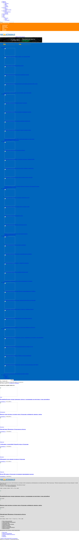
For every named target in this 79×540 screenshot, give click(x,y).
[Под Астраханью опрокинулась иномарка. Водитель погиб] (10, 271)
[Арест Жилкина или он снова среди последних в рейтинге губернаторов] (10, 167)
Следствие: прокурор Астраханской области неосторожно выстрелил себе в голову (21, 83)
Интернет (2, 456)
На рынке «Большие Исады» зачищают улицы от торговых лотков (18, 130)
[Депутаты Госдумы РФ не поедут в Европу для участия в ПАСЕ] (10, 55)
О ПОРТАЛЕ (5, 25)
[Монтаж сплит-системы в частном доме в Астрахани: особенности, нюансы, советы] (8, 411)
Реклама (6, 12)
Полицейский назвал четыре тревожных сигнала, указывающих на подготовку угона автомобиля (24, 337)
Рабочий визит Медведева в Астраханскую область (15, 150)
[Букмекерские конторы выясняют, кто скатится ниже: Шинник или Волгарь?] (10, 326)
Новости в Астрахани (6, 526)
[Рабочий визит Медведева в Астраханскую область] (10, 149)
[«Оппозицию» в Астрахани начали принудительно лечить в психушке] (10, 176)
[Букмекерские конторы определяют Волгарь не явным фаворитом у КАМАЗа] (10, 290)
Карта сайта (4, 532)
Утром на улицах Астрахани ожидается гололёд (14, 65)
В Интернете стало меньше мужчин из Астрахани (12, 459)
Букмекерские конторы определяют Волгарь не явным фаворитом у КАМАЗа (20, 291)
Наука (6, 19)
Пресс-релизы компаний (7, 521)
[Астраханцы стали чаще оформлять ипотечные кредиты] (10, 223)
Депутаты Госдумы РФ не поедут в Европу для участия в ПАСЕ (17, 56)
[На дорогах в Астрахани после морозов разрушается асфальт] (10, 372)
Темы (3, 28)
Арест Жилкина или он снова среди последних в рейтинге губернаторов (19, 168)
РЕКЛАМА (4, 26)
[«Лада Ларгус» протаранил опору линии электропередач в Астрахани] (10, 280)
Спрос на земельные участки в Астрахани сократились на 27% (17, 197)
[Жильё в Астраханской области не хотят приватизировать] (10, 232)
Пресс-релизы (5, 27)
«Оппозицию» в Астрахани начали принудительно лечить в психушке (19, 177)
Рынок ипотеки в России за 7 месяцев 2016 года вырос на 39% (17, 206)
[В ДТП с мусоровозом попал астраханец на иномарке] (10, 243)
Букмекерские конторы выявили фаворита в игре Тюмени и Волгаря (18, 318)
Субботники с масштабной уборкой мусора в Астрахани (16, 102)
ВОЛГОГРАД (17, 530)
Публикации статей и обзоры (8, 524)
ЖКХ (6, 4)
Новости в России (5, 528)
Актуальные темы (5, 523)
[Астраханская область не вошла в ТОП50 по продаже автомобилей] (10, 354)
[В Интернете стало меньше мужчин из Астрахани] (8, 455)
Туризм (6, 5)
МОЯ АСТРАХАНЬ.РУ (5, 538)
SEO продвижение (14, 538)
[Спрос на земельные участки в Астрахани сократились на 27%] (10, 196)
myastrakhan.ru (3, 401)
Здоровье (6, 6)
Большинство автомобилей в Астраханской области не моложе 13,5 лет (19, 346)
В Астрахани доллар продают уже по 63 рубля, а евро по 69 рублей (18, 92)
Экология (6, 3)
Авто (3, 15)
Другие (3, 16)
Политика (4, 7)
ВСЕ (5, 140)
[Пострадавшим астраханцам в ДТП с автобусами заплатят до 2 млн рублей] (10, 138)
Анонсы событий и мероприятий (8, 522)
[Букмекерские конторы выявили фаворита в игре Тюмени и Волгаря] (10, 317)
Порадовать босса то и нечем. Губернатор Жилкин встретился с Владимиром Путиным (22, 186)
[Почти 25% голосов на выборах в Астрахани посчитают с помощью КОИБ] (10, 158)
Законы (6, 8)
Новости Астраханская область (8, 527)
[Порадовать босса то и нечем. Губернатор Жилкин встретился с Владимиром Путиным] (10, 185)
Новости (4, 1)
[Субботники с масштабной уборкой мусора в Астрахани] (10, 101)
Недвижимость (8, 11)
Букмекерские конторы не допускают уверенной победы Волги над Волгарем (20, 300)
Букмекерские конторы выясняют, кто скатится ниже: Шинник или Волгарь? (20, 327)
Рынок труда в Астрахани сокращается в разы (14, 215)
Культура (6, 18)
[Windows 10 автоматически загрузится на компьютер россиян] (10, 73)
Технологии (7, 20)
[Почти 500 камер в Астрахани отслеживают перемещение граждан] (10, 110)
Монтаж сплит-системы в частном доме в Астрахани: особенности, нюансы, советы (21, 414)
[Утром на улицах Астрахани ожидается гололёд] (10, 64)
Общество (4, 2)
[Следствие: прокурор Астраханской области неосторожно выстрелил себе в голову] (10, 82)
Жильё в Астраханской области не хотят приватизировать (16, 233)
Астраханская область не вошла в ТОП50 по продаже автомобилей (18, 355)
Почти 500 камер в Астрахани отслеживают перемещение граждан (18, 111)
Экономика (4, 10)
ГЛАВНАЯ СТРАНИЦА (14, 383)
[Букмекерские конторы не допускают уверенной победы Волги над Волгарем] (10, 299)
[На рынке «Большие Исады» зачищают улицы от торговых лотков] (10, 129)
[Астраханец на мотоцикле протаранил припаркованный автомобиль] (10, 252)
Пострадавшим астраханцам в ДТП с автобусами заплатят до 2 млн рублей (19, 139)
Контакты (4, 30)
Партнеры (4, 29)
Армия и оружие (8, 9)
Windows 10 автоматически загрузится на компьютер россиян (17, 74)
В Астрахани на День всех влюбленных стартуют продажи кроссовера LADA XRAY (21, 364)
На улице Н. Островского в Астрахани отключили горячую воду (17, 121)
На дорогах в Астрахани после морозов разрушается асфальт (17, 373)
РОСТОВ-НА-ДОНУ (10, 530)
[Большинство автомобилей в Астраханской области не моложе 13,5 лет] (10, 345)
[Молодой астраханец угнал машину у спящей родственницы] (10, 262)
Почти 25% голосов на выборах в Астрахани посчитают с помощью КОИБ (19, 159)
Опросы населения (6, 525)
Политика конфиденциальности (8, 534)
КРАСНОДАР (2, 530)
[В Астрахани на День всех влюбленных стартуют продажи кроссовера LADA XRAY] (10, 363)
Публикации (2, 412)
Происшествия (5, 13)
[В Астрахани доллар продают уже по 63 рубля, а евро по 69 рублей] (10, 91)
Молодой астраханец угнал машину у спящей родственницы (17, 263)
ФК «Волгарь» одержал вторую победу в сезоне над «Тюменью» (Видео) (19, 309)
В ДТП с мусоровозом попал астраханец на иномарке (15, 244)
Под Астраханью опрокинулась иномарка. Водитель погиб (16, 272)
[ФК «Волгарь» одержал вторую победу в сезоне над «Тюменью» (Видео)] (10, 308)
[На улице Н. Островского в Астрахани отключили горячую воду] (10, 119)
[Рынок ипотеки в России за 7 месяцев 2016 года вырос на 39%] (10, 205)
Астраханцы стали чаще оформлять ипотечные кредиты (16, 224)
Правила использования (7, 533)
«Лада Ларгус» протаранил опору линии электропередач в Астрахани (18, 281)
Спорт (3, 14)
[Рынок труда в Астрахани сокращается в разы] (10, 214)
